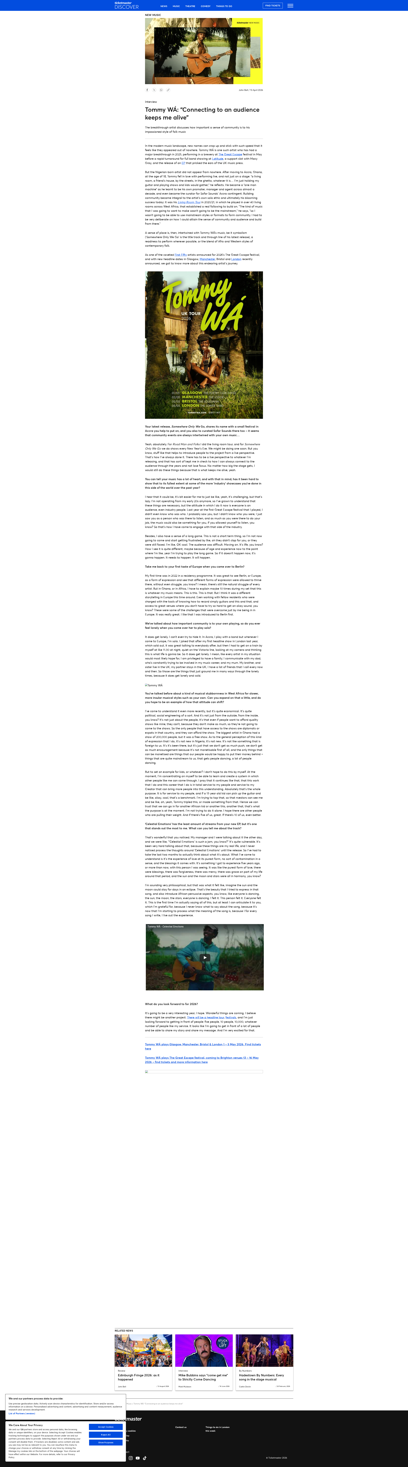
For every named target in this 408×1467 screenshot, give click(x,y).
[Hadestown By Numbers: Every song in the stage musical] (264, 1350)
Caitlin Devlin (245, 1386)
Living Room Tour (189, 202)
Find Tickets (272, 5)
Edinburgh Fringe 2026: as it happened (138, 1377)
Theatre (190, 6)
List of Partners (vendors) (22, 1413)
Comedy (206, 6)
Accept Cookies (106, 1426)
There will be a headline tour (205, 1017)
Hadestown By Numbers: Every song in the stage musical (261, 1377)
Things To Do (224, 6)
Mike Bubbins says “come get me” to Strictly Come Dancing (203, 1377)
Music (176, 6)
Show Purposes (105, 1442)
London (236, 259)
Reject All (105, 1434)
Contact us (180, 1427)
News (163, 6)
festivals (231, 1017)
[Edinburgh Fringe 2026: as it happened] (143, 1350)
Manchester (207, 259)
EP (183, 163)
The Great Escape (230, 154)
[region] (65, 1428)
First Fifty (181, 255)
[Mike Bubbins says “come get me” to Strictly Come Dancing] (204, 1350)
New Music (127, 1403)
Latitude (217, 158)
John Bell (243, 89)
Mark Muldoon (184, 1386)
